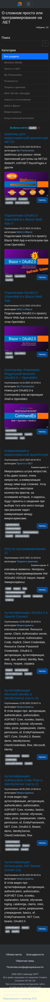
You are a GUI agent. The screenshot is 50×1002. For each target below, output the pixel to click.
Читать (42, 200)
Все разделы (11, 56)
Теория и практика (27, 561)
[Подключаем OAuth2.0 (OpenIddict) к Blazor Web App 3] (26, 261)
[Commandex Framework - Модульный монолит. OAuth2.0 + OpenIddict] (26, 415)
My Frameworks (25, 150)
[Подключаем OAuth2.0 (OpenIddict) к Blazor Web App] (26, 338)
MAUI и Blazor (24, 232)
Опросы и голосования (17, 99)
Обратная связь (25, 960)
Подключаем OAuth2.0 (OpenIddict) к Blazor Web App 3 (23, 219)
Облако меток (14, 954)
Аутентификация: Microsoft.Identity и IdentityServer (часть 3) (21, 694)
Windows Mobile (13, 62)
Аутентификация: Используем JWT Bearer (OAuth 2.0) (22, 866)
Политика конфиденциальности (25, 967)
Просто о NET (25, 463)
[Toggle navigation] (28, 4)
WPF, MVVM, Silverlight (17, 93)
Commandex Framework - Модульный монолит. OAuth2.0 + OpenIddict (23, 374)
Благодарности (35, 954)
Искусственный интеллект (19, 118)
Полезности (11, 81)
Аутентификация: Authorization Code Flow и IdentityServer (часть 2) (23, 780)
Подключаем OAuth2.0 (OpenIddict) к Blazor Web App (23, 296)
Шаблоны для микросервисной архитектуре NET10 (26, 138)
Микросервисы (25, 625)
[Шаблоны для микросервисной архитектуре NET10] (26, 184)
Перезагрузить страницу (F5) (20, 998)
